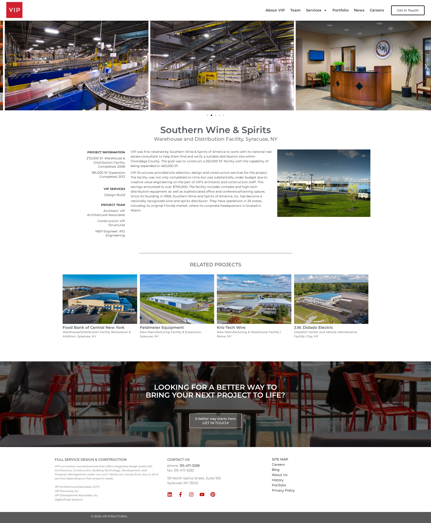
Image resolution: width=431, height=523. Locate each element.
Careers (377, 10)
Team (295, 10)
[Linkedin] (170, 494)
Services (313, 10)
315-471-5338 (190, 465)
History (278, 480)
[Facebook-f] (180, 494)
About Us (279, 475)
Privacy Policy (283, 490)
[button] (5, 66)
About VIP (275, 10)
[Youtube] (202, 494)
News (359, 10)
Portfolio (340, 10)
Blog (275, 469)
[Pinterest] (213, 494)
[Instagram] (191, 494)
